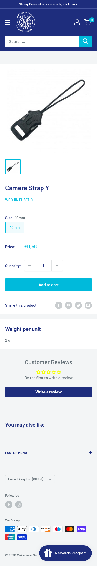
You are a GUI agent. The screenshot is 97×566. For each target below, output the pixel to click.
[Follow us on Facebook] (8, 504)
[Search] (85, 41)
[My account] (77, 22)
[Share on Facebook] (58, 305)
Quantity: (13, 265)
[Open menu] (7, 22)
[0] (87, 22)
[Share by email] (88, 305)
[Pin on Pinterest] (68, 305)
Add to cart (49, 284)
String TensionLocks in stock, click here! (48, 4)
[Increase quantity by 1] (57, 265)
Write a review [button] (48, 391)
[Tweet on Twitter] (78, 305)
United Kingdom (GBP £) (25, 479)
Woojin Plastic (19, 200)
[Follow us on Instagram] (18, 504)
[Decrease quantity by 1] (29, 265)
